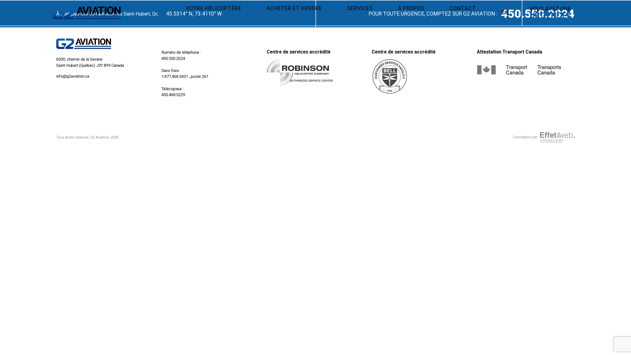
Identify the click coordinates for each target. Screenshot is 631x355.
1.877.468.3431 (174, 76)
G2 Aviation (99, 137)
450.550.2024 (173, 58)
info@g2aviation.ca (72, 76)
